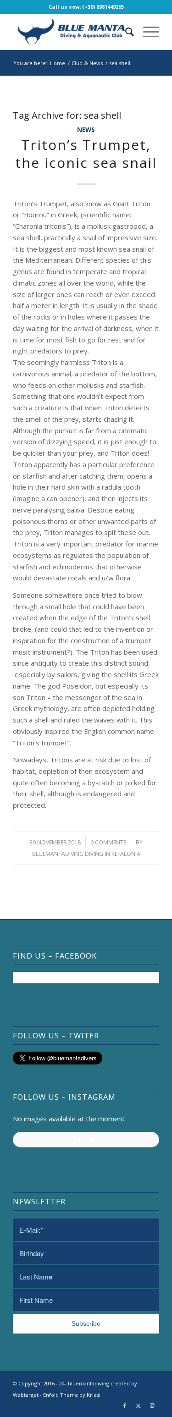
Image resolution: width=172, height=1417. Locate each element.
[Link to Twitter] (138, 1405)
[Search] (125, 31)
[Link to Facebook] (125, 1405)
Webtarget (26, 1394)
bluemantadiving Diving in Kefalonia (86, 854)
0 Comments (108, 842)
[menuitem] (125, 31)
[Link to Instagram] (152, 1405)
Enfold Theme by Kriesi (71, 1394)
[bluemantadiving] (71, 31)
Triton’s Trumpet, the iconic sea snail (86, 153)
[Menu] (146, 31)
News (86, 130)
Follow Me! (86, 1139)
